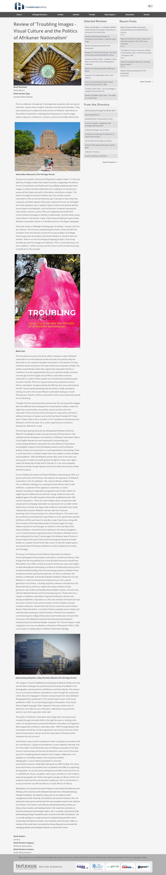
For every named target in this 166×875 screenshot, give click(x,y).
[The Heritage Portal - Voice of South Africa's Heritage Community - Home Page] (30, 6)
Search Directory (109, 162)
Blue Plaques (110, 15)
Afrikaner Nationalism (23, 846)
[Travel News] (128, 866)
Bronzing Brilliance (92, 115)
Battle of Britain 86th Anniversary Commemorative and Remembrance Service (134, 29)
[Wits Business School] (98, 866)
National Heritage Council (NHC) (97, 130)
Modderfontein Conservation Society (99, 119)
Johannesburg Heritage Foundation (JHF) (100, 110)
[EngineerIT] (143, 866)
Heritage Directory (39, 15)
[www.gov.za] (113, 866)
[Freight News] (83, 866)
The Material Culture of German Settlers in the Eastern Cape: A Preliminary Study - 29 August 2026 (136, 52)
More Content (145, 82)
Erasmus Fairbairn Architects (96, 156)
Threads (92, 15)
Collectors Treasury (92, 152)
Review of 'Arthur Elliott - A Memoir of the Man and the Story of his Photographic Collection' (100, 61)
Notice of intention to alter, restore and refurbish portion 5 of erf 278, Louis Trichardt (135, 41)
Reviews (76, 15)
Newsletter (130, 15)
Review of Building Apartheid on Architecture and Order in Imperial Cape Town (100, 39)
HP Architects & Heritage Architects (98, 141)
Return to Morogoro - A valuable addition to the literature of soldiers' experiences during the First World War (100, 29)
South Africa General (22, 852)
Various (17, 839)
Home (19, 15)
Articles (60, 15)
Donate (146, 15)
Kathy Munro (19, 90)
